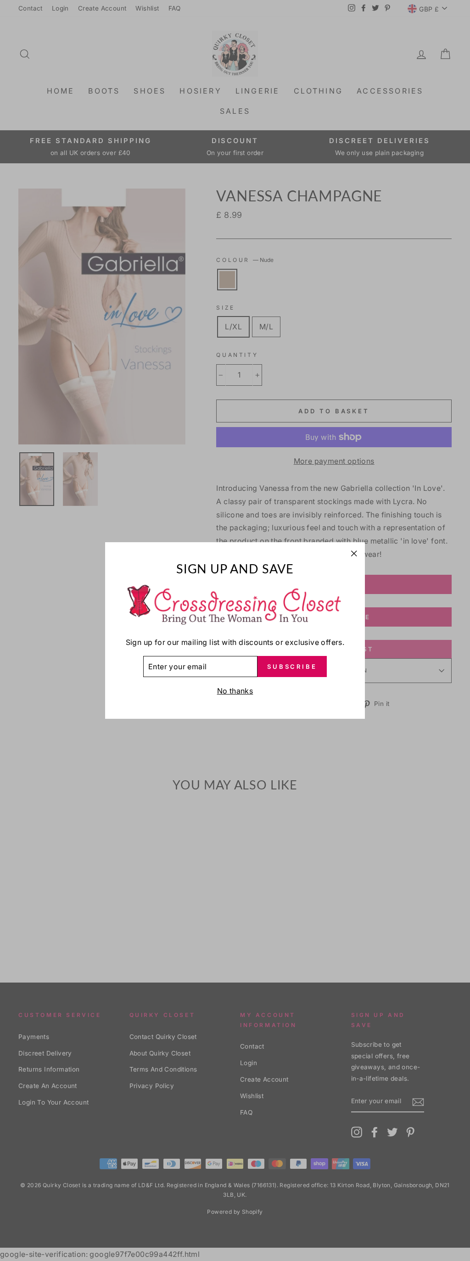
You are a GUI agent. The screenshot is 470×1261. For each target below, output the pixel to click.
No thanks (235, 690)
